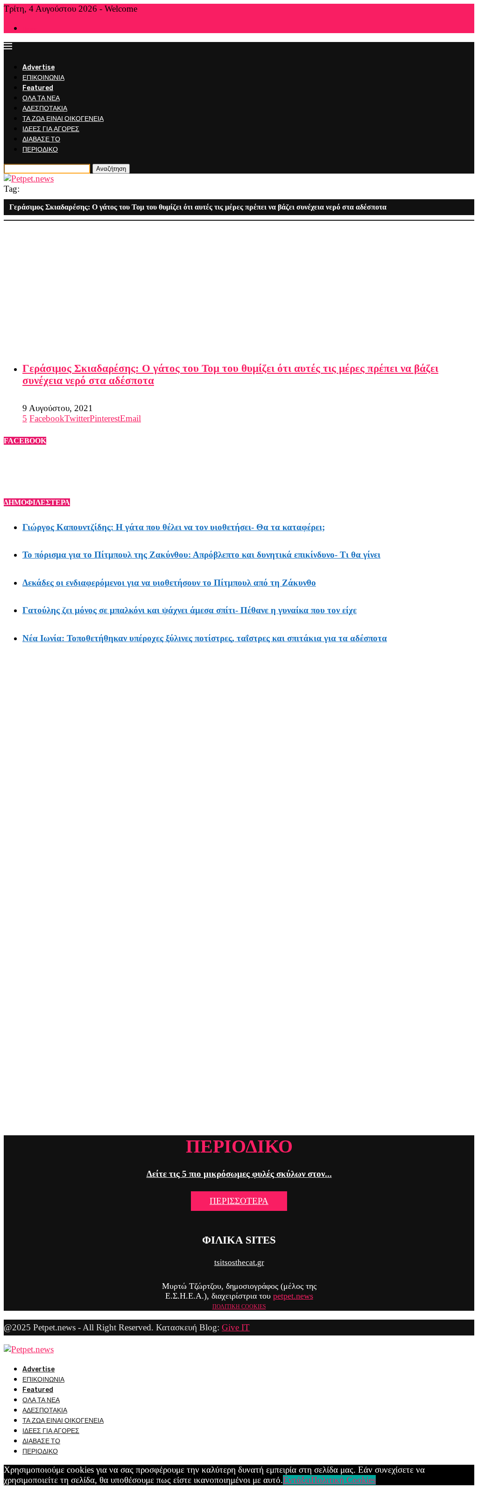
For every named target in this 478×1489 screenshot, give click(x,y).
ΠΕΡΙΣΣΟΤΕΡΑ (239, 1201)
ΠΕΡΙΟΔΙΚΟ (40, 150)
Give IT (236, 1327)
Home (29, 28)
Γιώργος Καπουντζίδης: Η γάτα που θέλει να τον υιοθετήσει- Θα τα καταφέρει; (173, 527)
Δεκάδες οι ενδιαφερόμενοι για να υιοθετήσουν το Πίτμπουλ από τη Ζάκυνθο (169, 582)
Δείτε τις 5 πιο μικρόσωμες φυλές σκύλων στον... (239, 1174)
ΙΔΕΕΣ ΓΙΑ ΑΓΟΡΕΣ (50, 129)
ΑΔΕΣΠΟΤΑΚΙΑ (44, 108)
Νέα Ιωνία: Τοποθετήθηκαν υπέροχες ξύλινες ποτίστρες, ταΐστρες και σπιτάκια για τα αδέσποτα (204, 638)
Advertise (38, 67)
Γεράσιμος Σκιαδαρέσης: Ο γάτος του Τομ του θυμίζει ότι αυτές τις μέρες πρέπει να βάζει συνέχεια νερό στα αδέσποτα (230, 374)
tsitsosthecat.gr (239, 1262)
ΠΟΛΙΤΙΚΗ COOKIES (239, 1306)
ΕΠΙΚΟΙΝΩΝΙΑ (43, 78)
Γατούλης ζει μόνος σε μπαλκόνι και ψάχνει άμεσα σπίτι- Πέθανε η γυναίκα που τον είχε (189, 610)
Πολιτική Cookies (343, 1480)
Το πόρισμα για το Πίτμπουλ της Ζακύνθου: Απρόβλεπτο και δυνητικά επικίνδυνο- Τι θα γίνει (201, 554)
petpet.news (293, 1295)
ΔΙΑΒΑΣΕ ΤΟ (41, 139)
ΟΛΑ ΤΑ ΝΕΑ (41, 98)
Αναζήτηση (111, 168)
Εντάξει (297, 1480)
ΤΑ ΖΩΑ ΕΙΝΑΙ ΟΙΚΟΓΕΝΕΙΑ (63, 119)
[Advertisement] (239, 286)
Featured (37, 88)
